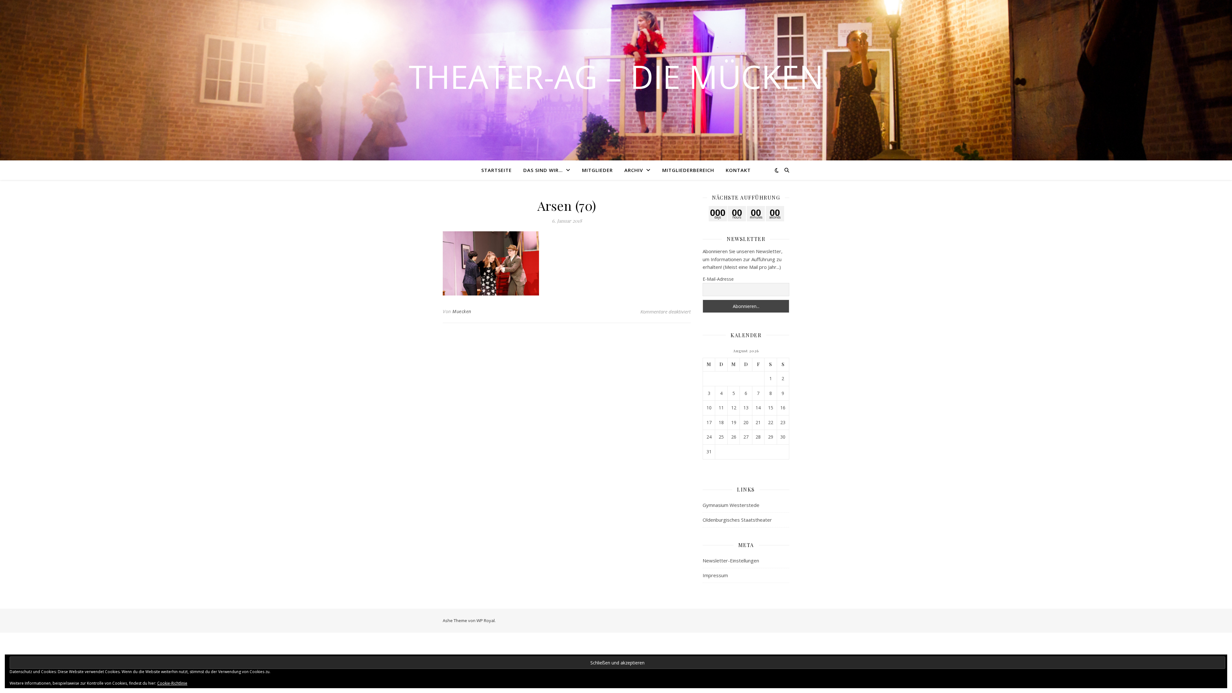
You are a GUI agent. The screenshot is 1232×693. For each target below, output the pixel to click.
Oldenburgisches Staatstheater (737, 520)
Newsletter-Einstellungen (731, 560)
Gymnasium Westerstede (731, 505)
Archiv (633, 170)
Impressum (715, 575)
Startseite (496, 170)
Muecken (461, 311)
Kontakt (738, 170)
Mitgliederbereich (688, 170)
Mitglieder (597, 170)
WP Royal (485, 620)
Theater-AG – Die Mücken (616, 76)
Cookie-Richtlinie (172, 683)
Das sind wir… (543, 170)
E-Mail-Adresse (718, 279)
